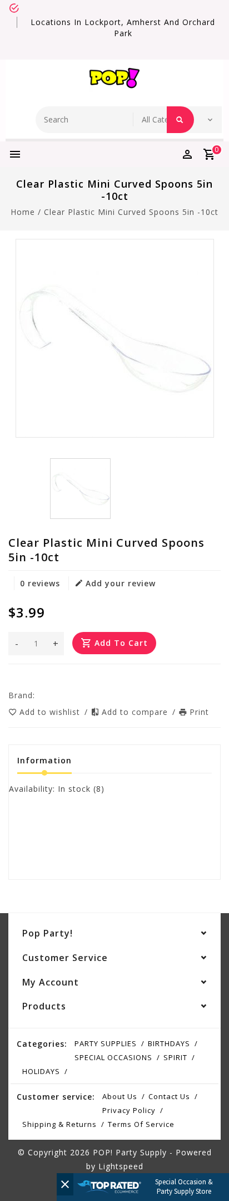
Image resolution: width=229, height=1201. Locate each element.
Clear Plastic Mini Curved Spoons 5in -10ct (131, 212)
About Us (119, 1096)
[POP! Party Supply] (114, 80)
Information (44, 760)
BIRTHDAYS (169, 1043)
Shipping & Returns (59, 1124)
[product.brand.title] (38, 695)
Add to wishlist (51, 712)
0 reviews (40, 583)
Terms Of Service (141, 1124)
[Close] (65, 1184)
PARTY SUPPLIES (105, 1043)
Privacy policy (129, 1110)
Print (199, 712)
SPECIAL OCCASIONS (113, 1057)
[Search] (180, 119)
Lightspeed (120, 1166)
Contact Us (169, 1096)
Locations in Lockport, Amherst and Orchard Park (123, 27)
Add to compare (136, 712)
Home (23, 212)
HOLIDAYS (41, 1071)
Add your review (121, 583)
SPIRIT (175, 1057)
